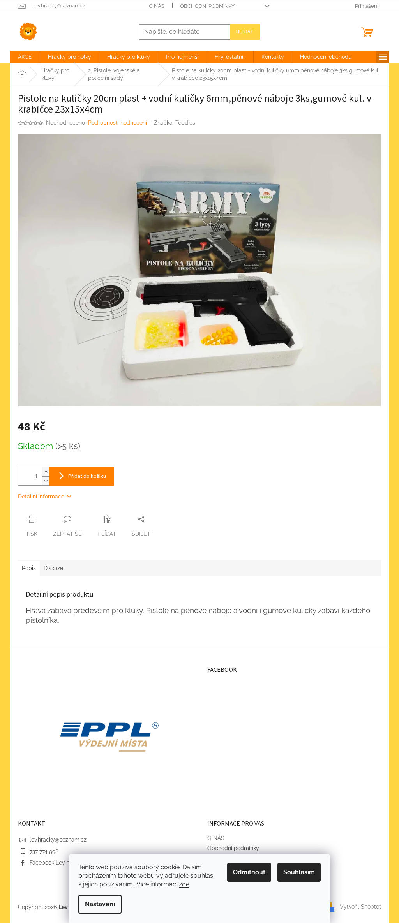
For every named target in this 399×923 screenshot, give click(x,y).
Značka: (174, 123)
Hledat (245, 32)
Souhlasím (299, 872)
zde (184, 884)
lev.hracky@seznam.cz (58, 840)
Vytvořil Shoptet (360, 907)
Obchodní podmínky (207, 6)
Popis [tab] (29, 568)
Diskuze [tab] (53, 568)
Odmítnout (249, 872)
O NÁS (156, 6)
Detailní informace (41, 496)
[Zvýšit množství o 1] (45, 471)
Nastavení (100, 904)
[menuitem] (25, 57)
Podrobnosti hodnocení (117, 123)
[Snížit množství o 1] (45, 480)
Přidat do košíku (87, 476)
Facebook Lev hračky (56, 863)
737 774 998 (44, 851)
